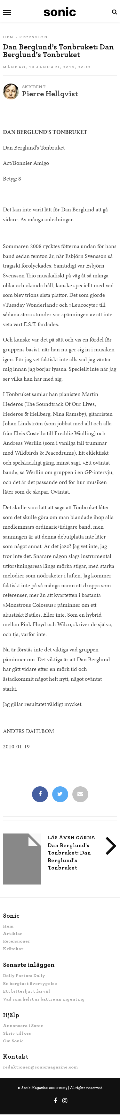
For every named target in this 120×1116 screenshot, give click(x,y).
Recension (33, 37)
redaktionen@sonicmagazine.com (40, 1067)
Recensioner (16, 941)
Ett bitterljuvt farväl (26, 991)
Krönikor (13, 949)
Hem (8, 37)
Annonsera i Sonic (23, 1026)
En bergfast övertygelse (30, 983)
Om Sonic (13, 1041)
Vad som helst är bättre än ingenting (44, 999)
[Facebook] (40, 794)
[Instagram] (64, 1101)
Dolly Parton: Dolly (24, 975)
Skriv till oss (17, 1033)
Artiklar (12, 933)
